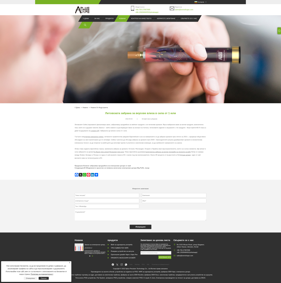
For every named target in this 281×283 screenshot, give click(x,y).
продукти (109, 18)
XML (148, 264)
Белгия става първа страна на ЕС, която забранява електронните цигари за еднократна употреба (95, 245)
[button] (89, 256)
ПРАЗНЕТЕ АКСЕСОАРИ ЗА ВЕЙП (123, 258)
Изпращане (141, 227)
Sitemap (137, 264)
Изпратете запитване (166, 18)
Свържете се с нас (189, 18)
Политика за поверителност (42, 274)
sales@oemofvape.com (184, 10)
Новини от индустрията (99, 107)
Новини (122, 18)
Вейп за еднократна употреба (121, 244)
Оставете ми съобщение (149, 119)
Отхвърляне (30, 278)
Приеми (44, 278)
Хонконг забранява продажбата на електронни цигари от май (107, 166)
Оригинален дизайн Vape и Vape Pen (124, 254)
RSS (143, 264)
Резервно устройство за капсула (122, 251)
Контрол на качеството (141, 18)
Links (130, 264)
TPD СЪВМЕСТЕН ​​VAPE (119, 248)
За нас (97, 18)
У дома (86, 18)
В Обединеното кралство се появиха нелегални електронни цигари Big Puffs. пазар (116, 168)
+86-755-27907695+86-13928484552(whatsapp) (146, 11)
